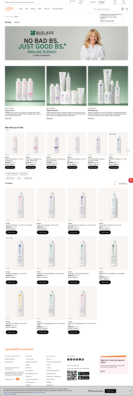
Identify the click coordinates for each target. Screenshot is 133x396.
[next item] (128, 150)
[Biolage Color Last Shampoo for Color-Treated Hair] (14, 148)
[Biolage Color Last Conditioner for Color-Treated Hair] (35, 148)
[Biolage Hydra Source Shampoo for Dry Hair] (76, 148)
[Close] (130, 391)
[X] (121, 14)
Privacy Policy (7, 392)
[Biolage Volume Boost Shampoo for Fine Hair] (113, 209)
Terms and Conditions (38, 392)
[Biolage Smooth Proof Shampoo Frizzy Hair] (20, 307)
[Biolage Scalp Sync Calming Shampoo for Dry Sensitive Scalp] (51, 308)
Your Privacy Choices (97, 391)
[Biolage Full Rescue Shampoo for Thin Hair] (118, 148)
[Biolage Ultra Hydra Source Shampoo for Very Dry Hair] (97, 148)
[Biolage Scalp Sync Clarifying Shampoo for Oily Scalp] (51, 257)
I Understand (110, 391)
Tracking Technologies (10, 394)
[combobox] (123, 183)
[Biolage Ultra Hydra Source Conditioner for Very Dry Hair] (56, 148)
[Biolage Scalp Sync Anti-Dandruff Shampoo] (82, 257)
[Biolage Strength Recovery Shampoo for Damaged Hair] (113, 258)
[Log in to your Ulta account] (123, 8)
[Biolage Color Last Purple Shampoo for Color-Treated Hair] (82, 308)
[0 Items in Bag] (127, 9)
